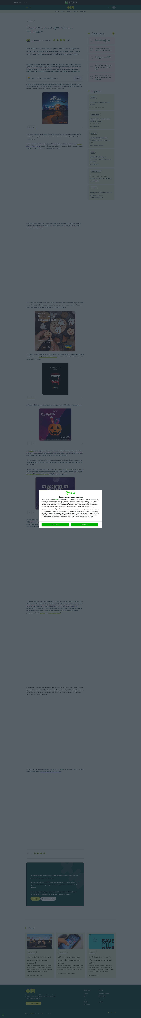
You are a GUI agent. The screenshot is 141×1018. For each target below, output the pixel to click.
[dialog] (70, 509)
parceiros (55, 499)
